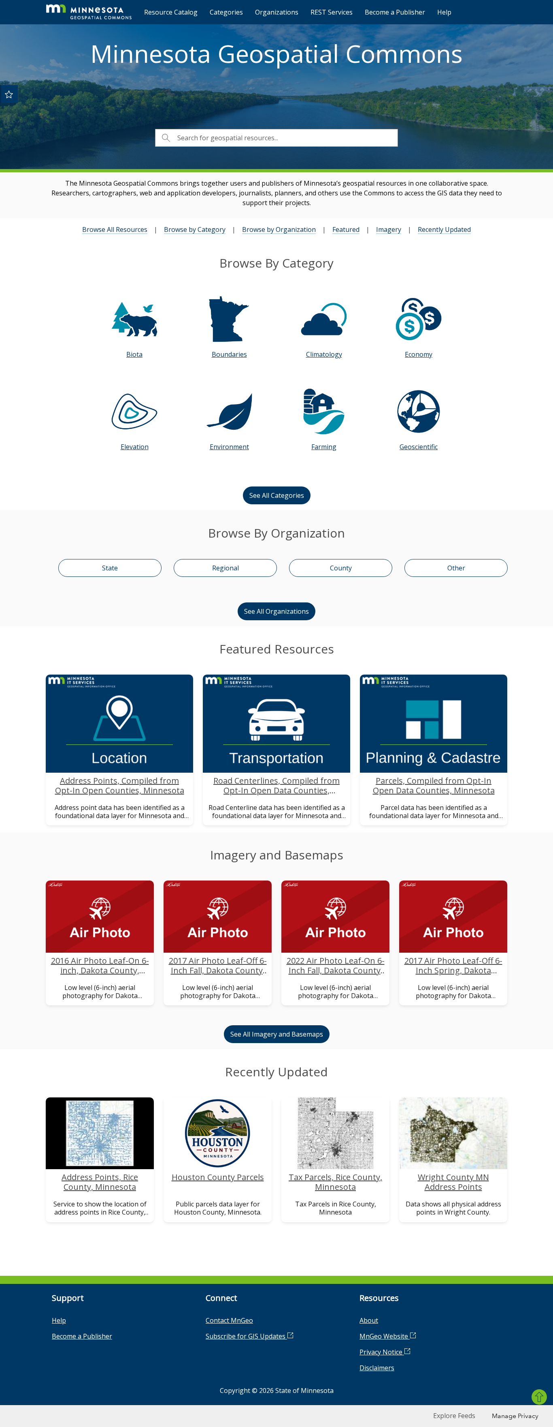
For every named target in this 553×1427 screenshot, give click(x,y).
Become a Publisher (395, 12)
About (368, 1320)
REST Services (332, 12)
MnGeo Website (384, 1336)
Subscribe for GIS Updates (246, 1336)
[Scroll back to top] (539, 1397)
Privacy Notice (381, 1352)
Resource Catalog (171, 12)
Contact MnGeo (229, 1320)
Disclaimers (376, 1367)
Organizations (276, 12)
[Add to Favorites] (9, 94)
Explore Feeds (454, 1415)
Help (444, 12)
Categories (226, 12)
